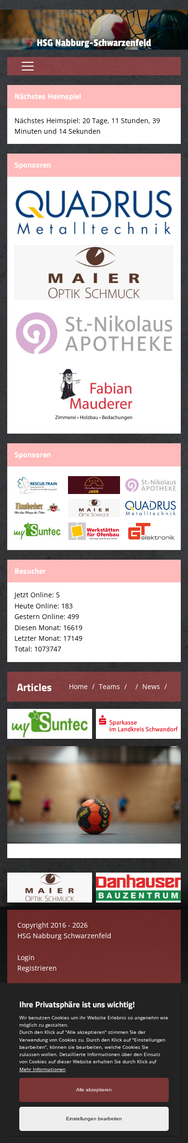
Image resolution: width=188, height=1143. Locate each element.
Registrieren (37, 968)
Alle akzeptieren (94, 1089)
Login (26, 957)
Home (78, 686)
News (151, 686)
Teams (109, 686)
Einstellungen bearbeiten (94, 1118)
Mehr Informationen (42, 1069)
